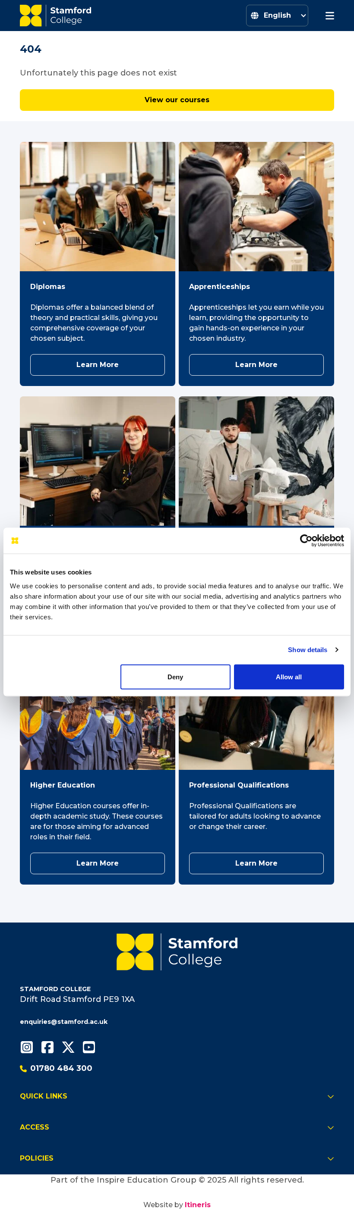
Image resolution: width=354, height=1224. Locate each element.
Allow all (289, 677)
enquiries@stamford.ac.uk (63, 1022)
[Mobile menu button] (330, 15)
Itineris (198, 1205)
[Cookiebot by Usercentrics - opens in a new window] (306, 540)
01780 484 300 (61, 1068)
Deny (175, 677)
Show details (307, 649)
